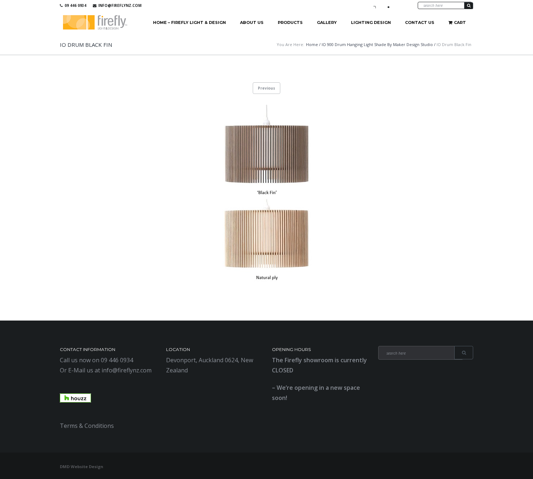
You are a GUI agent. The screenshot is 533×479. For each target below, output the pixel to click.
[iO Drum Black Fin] (266, 195)
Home (312, 44)
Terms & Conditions (87, 426)
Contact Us (419, 22)
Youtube (387, 5)
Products (290, 22)
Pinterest (397, 5)
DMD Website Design (81, 466)
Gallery (327, 22)
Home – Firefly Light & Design (189, 22)
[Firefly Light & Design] (95, 22)
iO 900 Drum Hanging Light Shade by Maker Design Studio (377, 44)
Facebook (376, 5)
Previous (266, 88)
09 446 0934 (75, 5)
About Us (252, 22)
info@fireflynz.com (119, 5)
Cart (460, 22)
